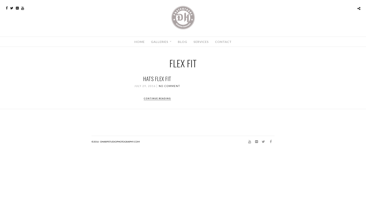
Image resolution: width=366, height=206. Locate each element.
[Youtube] (22, 8)
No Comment (169, 86)
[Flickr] (17, 8)
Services (201, 41)
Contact (223, 41)
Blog (182, 41)
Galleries (159, 41)
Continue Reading (157, 98)
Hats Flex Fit (157, 79)
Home (139, 41)
